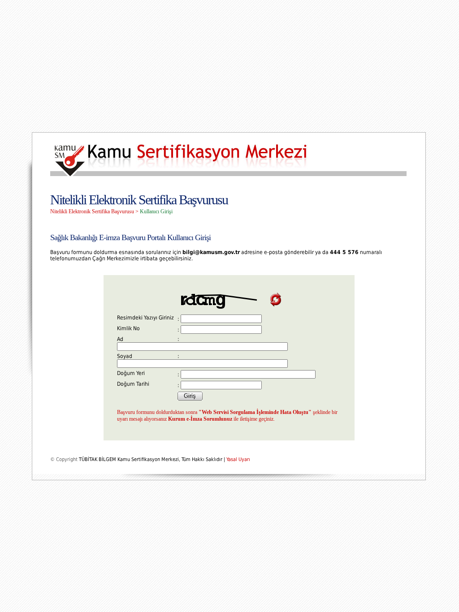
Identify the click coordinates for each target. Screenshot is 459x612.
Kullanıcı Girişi (156, 211)
